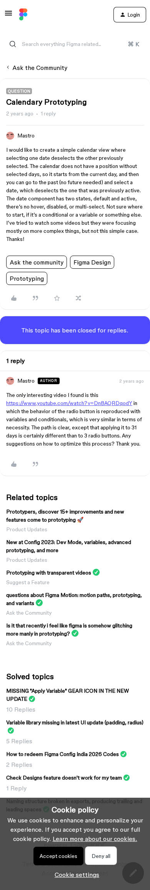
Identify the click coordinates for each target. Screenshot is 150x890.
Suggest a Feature (28, 582)
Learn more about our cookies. (95, 838)
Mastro (26, 135)
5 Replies (19, 740)
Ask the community (36, 262)
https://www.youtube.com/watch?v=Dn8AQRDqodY (69, 403)
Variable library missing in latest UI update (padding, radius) (74, 722)
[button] (8, 15)
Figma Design (92, 262)
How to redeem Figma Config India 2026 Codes (62, 754)
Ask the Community (39, 67)
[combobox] (75, 44)
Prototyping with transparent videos (48, 573)
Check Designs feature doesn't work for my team (64, 778)
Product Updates (26, 529)
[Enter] (13, 44)
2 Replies (19, 764)
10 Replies (20, 709)
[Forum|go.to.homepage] (23, 14)
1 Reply (16, 788)
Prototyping (27, 278)
